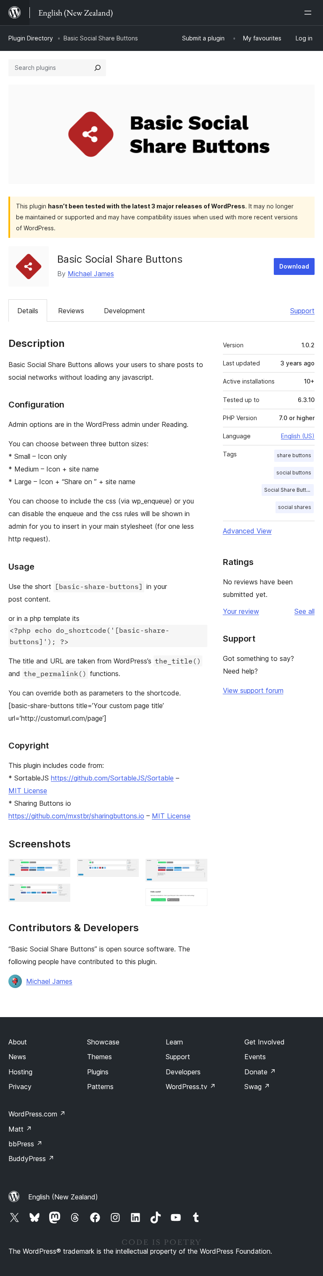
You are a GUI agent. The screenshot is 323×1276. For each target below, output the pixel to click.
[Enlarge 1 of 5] (59, 870)
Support (302, 310)
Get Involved (264, 1042)
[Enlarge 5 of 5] (196, 899)
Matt (20, 1129)
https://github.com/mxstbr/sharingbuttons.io (76, 816)
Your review (241, 611)
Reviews (71, 310)
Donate (260, 1072)
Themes (99, 1056)
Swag (257, 1086)
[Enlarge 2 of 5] (59, 895)
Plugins (98, 1072)
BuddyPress (31, 1158)
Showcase (103, 1042)
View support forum (253, 690)
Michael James (91, 273)
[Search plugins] (97, 67)
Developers (183, 1072)
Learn (174, 1042)
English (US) (298, 436)
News (17, 1056)
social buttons (293, 472)
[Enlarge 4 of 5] (196, 870)
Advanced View (247, 531)
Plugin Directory (30, 38)
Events (255, 1056)
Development (124, 310)
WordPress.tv (191, 1086)
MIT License (27, 790)
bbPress (25, 1144)
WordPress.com (37, 1114)
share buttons (294, 455)
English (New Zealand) (63, 1197)
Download (294, 266)
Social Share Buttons (289, 490)
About (17, 1042)
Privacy (20, 1086)
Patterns (100, 1086)
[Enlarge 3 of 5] (127, 870)
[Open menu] (309, 12)
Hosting (20, 1072)
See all (304, 611)
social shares (294, 507)
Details (27, 310)
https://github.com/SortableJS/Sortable (112, 778)
